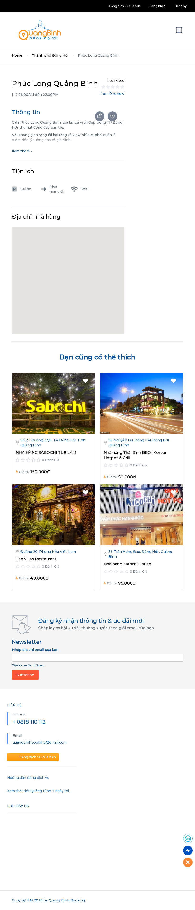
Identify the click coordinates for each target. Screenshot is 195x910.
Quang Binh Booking (67, 900)
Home (17, 55)
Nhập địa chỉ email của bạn (35, 650)
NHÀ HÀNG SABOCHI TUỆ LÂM (46, 452)
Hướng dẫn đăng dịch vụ (28, 777)
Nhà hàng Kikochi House (127, 564)
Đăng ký (181, 6)
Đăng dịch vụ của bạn (124, 6)
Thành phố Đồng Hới (50, 55)
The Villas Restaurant (36, 559)
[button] (68, 274)
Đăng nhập (157, 6)
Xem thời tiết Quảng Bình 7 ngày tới (38, 791)
